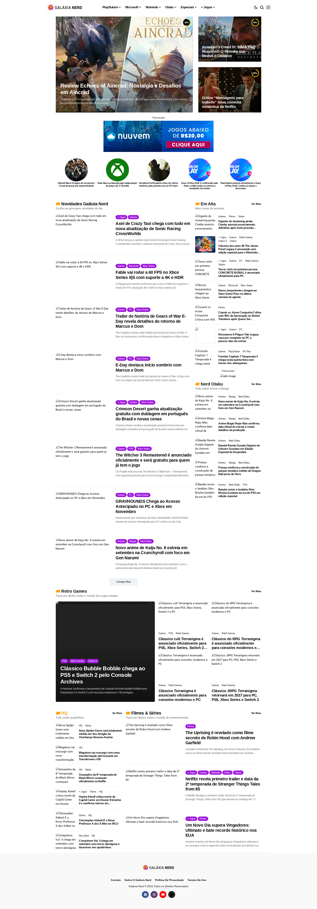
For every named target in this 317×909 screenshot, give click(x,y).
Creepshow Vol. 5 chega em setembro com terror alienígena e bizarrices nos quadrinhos (99, 844)
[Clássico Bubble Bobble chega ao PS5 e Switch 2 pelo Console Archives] (105, 651)
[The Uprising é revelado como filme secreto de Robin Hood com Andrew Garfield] (153, 741)
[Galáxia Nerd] (65, 7)
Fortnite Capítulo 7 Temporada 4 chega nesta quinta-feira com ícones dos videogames (238, 360)
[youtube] (162, 894)
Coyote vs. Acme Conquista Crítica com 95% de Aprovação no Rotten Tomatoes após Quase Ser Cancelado (239, 316)
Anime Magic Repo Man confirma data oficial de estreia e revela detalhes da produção (238, 427)
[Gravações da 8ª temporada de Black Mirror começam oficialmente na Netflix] (66, 775)
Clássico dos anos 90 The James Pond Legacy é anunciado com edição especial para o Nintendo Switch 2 (238, 249)
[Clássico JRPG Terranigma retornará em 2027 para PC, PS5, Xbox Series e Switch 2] (236, 667)
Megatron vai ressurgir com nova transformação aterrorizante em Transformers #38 (99, 756)
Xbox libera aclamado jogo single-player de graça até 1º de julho (117, 184)
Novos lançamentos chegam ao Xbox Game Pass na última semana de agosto (237, 294)
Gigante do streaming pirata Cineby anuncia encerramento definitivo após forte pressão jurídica (236, 225)
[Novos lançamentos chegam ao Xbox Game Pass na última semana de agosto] (205, 291)
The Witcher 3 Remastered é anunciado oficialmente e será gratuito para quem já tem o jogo (153, 460)
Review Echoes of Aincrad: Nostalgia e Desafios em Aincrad (120, 89)
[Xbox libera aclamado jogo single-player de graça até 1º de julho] (117, 169)
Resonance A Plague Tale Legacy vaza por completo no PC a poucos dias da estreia (238, 338)
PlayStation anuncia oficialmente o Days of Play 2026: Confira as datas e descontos (241, 186)
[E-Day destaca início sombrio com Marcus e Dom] (83, 370)
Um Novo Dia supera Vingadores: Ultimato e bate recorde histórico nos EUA (221, 830)
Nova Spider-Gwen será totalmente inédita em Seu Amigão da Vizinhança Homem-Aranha (100, 734)
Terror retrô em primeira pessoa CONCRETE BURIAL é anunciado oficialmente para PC (239, 272)
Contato (116, 880)
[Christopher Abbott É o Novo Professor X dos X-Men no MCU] (66, 819)
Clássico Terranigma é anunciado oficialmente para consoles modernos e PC (182, 695)
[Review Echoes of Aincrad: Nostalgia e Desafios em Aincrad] (124, 64)
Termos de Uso (196, 880)
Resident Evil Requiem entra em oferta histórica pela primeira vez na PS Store (158, 184)
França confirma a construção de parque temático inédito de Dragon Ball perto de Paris (239, 471)
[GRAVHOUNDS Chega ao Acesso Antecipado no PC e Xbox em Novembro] (83, 509)
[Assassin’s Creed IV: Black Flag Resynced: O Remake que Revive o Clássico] (229, 39)
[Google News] (171, 894)
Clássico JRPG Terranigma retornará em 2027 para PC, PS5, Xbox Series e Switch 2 (235, 695)
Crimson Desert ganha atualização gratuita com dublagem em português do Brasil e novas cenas (152, 413)
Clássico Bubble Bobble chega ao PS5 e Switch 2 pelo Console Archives (102, 675)
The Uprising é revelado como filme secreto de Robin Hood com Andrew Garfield (220, 737)
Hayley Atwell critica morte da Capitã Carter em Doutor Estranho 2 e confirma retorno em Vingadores (100, 800)
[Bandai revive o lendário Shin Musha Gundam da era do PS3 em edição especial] (205, 490)
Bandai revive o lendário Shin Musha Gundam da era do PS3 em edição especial (239, 493)
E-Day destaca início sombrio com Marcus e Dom (148, 367)
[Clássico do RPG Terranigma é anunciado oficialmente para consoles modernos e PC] (236, 615)
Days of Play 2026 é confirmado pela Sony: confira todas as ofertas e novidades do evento (199, 186)
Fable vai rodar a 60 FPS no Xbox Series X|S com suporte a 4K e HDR (150, 275)
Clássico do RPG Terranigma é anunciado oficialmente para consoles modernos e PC (236, 643)
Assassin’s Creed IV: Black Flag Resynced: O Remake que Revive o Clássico (228, 51)
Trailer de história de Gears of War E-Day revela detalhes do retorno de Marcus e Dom (151, 321)
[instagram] (154, 894)
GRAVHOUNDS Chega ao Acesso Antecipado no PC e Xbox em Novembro (148, 506)
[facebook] (145, 894)
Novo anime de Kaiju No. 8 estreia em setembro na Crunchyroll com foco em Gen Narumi (153, 552)
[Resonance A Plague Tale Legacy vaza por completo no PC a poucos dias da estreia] (205, 335)
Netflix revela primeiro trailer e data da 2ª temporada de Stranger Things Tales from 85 (222, 784)
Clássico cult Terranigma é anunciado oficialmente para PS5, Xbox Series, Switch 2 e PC (182, 643)
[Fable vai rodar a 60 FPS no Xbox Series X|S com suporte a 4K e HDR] (83, 278)
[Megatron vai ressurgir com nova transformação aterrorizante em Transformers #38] (66, 753)
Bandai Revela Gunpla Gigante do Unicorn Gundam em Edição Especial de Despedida (239, 449)
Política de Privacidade (169, 880)
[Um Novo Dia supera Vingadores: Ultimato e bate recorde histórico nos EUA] (153, 833)
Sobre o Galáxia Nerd (138, 880)
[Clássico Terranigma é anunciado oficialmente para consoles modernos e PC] (183, 667)
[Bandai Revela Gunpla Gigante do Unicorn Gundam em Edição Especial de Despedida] (205, 446)
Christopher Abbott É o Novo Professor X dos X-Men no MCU (98, 822)
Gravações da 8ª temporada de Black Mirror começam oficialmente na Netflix (98, 778)
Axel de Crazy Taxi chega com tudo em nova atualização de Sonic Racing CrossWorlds (153, 228)
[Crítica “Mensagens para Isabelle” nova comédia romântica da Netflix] (229, 89)
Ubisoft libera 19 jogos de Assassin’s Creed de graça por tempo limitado (76, 184)
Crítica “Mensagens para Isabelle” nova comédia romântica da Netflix (222, 102)
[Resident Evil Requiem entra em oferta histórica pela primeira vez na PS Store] (158, 169)
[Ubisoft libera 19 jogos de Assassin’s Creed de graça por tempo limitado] (76, 169)
